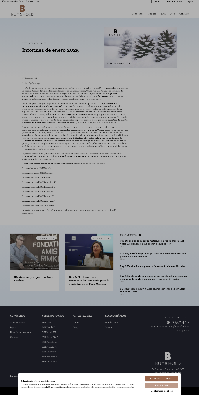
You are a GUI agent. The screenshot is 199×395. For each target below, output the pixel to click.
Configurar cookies (162, 391)
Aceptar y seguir (161, 379)
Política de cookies (54, 387)
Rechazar (162, 385)
